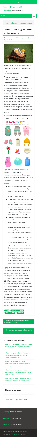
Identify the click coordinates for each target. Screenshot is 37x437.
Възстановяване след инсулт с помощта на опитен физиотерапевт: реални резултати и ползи (17, 364)
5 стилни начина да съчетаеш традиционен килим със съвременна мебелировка (18, 372)
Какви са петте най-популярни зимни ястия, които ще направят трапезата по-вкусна (18, 347)
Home (5, 22)
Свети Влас (9, 400)
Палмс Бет (7, 10)
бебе (7, 310)
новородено (10, 313)
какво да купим (17, 310)
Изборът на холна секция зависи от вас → (18, 331)
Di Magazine (16, 434)
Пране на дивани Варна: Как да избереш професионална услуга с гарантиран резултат (16, 355)
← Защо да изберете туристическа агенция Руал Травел (16, 322)
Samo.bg (6, 412)
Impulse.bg (6, 418)
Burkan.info (6, 425)
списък (20, 313)
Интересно (12, 22)
